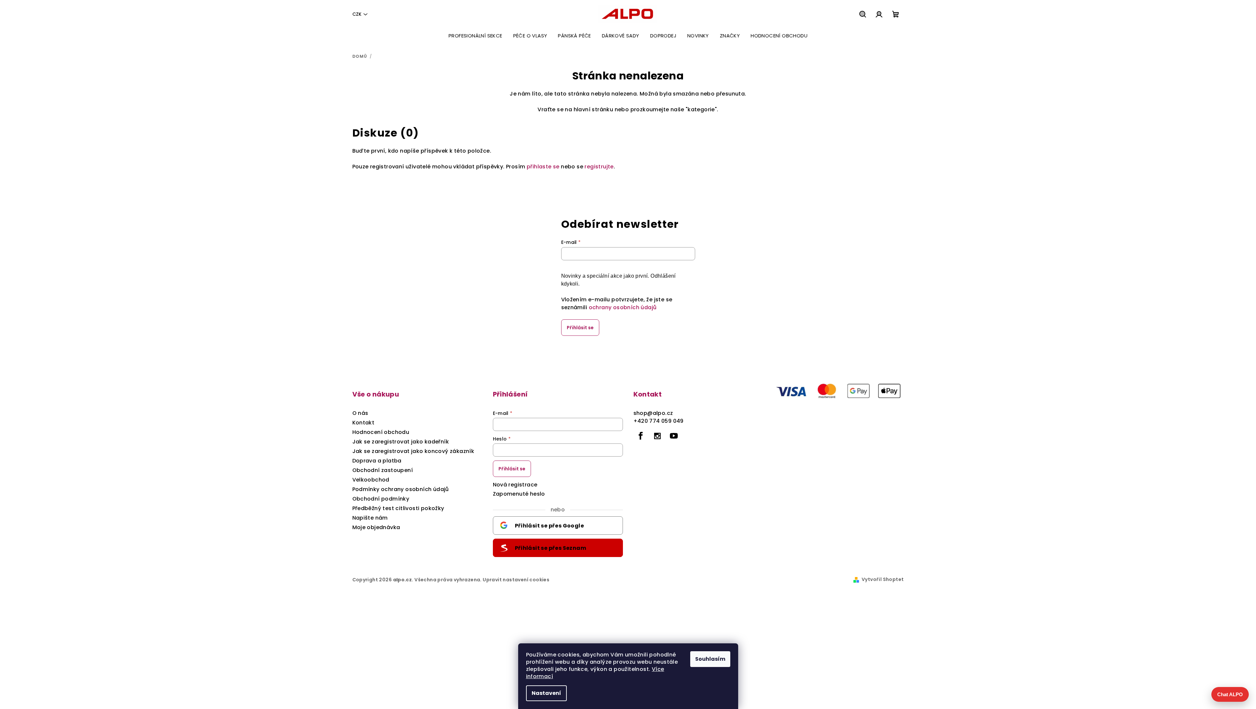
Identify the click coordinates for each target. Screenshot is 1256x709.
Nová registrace (515, 484)
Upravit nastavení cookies (516, 579)
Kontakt (363, 422)
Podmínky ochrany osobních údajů (400, 489)
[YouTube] (673, 435)
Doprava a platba (377, 460)
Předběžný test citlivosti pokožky (398, 508)
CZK (357, 14)
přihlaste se (543, 166)
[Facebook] (641, 435)
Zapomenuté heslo (519, 494)
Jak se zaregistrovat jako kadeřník (400, 441)
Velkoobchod (370, 479)
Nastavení (546, 693)
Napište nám (370, 518)
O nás (360, 413)
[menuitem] (475, 35)
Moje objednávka (376, 527)
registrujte (598, 166)
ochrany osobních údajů (623, 307)
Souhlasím (710, 659)
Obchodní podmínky (380, 499)
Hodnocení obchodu (380, 432)
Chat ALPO (1230, 694)
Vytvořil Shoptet (883, 579)
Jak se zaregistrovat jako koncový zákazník (413, 451)
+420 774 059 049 (658, 421)
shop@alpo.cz (653, 413)
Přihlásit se (580, 327)
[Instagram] (657, 435)
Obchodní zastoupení (382, 470)
